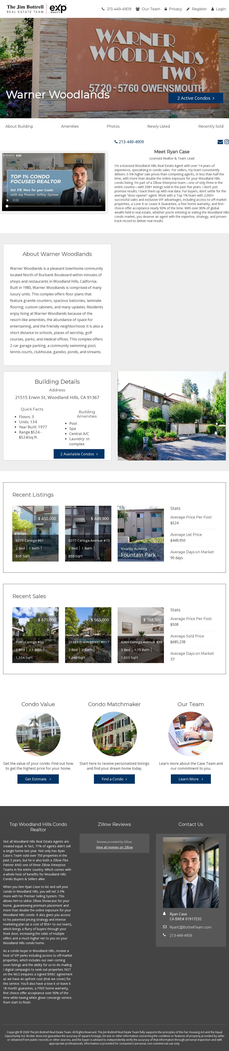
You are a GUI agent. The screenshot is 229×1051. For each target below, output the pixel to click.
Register (199, 9)
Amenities (69, 126)
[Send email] (220, 141)
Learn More (189, 779)
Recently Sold (211, 126)
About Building (19, 126)
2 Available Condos (77, 453)
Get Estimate (36, 779)
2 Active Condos (193, 98)
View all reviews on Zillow (114, 847)
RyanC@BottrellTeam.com (191, 927)
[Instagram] (226, 141)
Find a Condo (112, 779)
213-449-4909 (119, 9)
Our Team (151, 9)
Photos (113, 126)
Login (221, 9)
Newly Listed (158, 126)
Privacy (175, 9)
